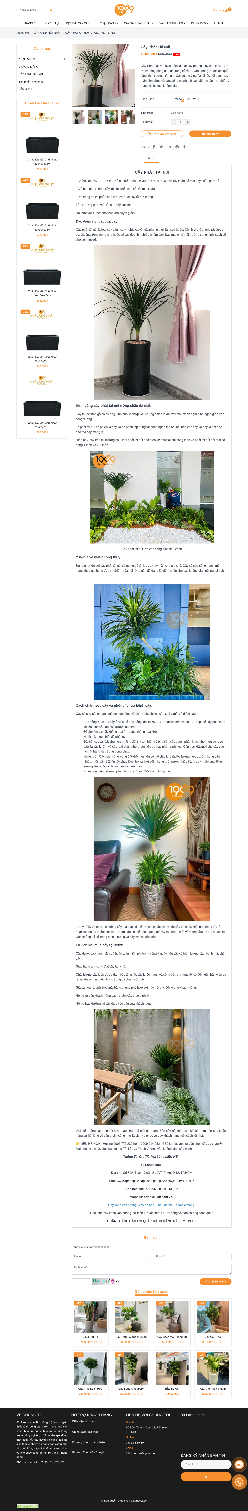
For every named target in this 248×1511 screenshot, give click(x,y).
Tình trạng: (148, 112)
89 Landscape (193, 1415)
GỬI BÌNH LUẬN (215, 1281)
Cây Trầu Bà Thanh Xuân (131, 1336)
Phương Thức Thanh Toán (88, 1442)
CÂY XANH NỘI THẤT (138, 23)
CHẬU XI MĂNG (28, 66)
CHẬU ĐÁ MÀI (27, 59)
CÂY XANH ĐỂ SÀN (31, 74)
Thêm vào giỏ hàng (163, 133)
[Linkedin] (169, 147)
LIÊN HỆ (219, 23)
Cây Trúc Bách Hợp (90, 1388)
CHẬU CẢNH (108, 23)
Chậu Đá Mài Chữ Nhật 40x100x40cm (42, 293)
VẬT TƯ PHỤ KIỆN (171, 23)
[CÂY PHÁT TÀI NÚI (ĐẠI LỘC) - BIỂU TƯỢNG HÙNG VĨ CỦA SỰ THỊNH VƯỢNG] (103, 75)
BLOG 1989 (199, 23)
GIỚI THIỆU (52, 23)
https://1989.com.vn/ (158, 1197)
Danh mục (42, 48)
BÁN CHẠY (25, 88)
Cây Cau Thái (213, 1336)
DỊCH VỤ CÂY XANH (79, 23)
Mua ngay (212, 133)
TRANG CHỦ (31, 23)
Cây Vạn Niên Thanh (213, 1388)
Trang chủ (22, 32)
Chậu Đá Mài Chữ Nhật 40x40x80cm (42, 161)
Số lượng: (147, 121)
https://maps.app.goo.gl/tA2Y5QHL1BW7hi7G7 (162, 1181)
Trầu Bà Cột (172, 1388)
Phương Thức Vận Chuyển (88, 1452)
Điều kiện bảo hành (84, 1421)
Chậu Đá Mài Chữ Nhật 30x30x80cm (42, 359)
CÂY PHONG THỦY (77, 32)
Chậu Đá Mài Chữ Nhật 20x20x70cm (42, 425)
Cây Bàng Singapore (131, 1388)
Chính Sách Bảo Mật (85, 1431)
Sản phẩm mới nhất (31, 81)
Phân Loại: (147, 98)
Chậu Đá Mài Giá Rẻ (42, 103)
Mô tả (151, 158)
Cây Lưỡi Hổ (90, 1336)
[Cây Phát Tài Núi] (124, 9)
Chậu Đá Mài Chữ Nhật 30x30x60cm (42, 227)
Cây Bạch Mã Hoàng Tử (172, 1336)
